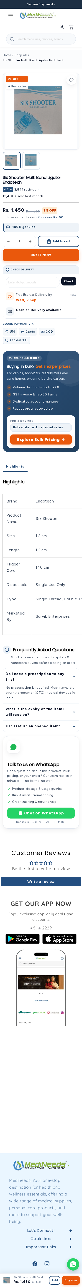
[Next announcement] (73, 4)
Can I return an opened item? (33, 726)
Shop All (21, 55)
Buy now (70, 1280)
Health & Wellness (41, 1265)
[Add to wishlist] (71, 80)
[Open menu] (10, 15)
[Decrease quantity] (8, 241)
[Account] (61, 26)
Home (7, 55)
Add (54, 1280)
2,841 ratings (25, 189)
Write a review (41, 881)
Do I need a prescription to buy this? (35, 677)
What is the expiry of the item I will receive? (35, 712)
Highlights (15, 466)
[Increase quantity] (30, 241)
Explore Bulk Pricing (38, 439)
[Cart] (71, 26)
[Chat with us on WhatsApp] (73, 1264)
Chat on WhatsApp (44, 813)
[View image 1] (12, 161)
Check (69, 281)
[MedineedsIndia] (37, 15)
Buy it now (41, 255)
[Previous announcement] (9, 4)
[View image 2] (31, 161)
